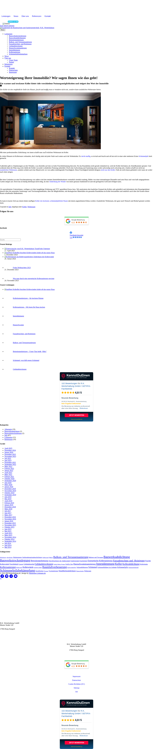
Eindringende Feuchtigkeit (78, 561)
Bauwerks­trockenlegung (17, 36)
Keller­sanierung (14, 52)
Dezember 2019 (10, 489)
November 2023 (10, 456)
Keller (24, 207)
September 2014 (10, 541)
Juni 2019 (7, 497)
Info (10, 207)
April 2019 (8, 501)
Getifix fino (69, 564)
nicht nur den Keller (108, 170)
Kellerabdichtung (131, 564)
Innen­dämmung (14, 50)
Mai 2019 (7, 499)
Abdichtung (3, 557)
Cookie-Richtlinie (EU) (76, 684)
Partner (11, 62)
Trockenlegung (53, 571)
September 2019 (10, 495)
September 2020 (10, 481)
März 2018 (8, 509)
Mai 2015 (7, 531)
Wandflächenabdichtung (67, 571)
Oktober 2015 (9, 527)
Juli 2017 (7, 511)
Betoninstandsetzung (39, 560)
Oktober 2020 (9, 479)
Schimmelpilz (143, 156)
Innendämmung (105, 563)
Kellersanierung (8, 567)
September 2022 (10, 464)
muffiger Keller (38, 567)
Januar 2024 (8, 452)
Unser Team (13, 60)
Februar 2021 (9, 477)
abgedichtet (10, 557)
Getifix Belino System (59, 564)
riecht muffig (85, 156)
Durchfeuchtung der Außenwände (59, 561)
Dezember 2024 (10, 450)
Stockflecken (39, 571)
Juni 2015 (7, 529)
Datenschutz (13, 70)
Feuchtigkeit (14, 564)
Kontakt (48, 16)
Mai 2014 (7, 547)
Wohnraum (31, 207)
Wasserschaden (80, 571)
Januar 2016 (8, 521)
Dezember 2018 (10, 507)
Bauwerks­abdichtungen (17, 38)
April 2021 (8, 472)
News (16, 16)
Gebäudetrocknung (44, 564)
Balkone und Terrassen (96, 557)
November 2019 (10, 491)
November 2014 (10, 537)
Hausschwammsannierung (84, 564)
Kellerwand (19, 567)
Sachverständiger (71, 567)
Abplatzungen (17, 557)
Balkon (51, 557)
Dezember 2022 (10, 462)
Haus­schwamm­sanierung (18, 48)
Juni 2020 (7, 483)
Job (76, 692)
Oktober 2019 (9, 493)
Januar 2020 (8, 487)
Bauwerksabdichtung (11, 431)
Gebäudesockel (29, 564)
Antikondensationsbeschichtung (32, 557)
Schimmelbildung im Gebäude (107, 567)
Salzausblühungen (82, 567)
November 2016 (10, 519)
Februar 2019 (9, 503)
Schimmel (92, 567)
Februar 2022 (9, 468)
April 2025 (8, 448)
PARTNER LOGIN (76, 696)
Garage (21, 564)
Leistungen (6, 16)
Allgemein (8, 429)
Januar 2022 (8, 470)
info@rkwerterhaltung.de (9, 633)
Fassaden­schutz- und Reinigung (20, 44)
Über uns (25, 16)
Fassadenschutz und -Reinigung (129, 560)
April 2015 (8, 533)
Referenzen (36, 16)
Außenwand (45, 557)
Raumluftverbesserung (54, 567)
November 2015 (10, 525)
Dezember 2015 (10, 523)
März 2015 (8, 535)
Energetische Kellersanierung (100, 560)
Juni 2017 (7, 513)
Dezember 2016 (10, 517)
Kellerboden (144, 564)
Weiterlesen (84, 408)
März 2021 (8, 474)
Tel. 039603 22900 (6, 637)
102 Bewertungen (69, 383)
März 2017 (8, 515)
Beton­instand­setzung (16, 40)
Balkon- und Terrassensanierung (70, 556)
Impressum (13, 72)
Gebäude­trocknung (16, 46)
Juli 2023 (7, 458)
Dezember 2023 (10, 454)
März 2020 (8, 485)
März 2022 (8, 466)
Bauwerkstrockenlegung (13, 433)
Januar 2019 (8, 505)
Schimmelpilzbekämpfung (17, 570)
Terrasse (46, 571)
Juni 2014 (7, 545)
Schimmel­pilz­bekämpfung (18, 54)
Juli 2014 (7, 543)
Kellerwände (28, 567)
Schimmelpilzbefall (133, 567)
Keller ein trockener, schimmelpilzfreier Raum (51, 201)
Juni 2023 (7, 460)
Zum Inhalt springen (7, 26)
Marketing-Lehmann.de (37, 573)
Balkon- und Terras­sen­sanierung (20, 42)
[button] (1, 216)
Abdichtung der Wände (57, 182)
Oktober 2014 (9, 539)
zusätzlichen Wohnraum (8, 170)
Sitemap (76, 688)
